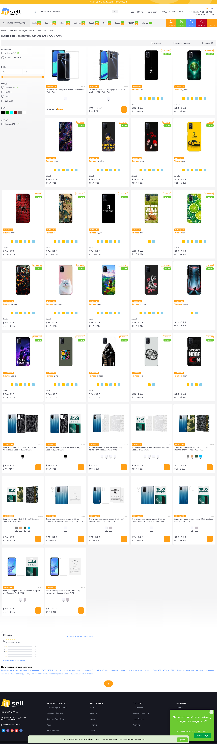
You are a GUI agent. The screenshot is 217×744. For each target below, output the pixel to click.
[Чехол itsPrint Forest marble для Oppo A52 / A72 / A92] (76, 170)
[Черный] (22, 456)
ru (207, 8)
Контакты (137, 725)
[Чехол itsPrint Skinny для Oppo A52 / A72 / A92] (106, 241)
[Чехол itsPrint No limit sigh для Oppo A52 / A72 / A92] (153, 313)
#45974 (126, 516)
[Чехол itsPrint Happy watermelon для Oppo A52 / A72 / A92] (196, 241)
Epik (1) (7, 96)
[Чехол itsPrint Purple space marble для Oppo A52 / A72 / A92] (55, 170)
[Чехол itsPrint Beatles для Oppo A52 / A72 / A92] (153, 170)
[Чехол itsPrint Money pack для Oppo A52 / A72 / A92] (200, 98)
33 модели (94, 373)
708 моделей (137, 516)
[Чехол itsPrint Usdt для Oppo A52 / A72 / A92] (183, 98)
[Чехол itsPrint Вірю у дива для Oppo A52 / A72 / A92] (119, 241)
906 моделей (8, 587)
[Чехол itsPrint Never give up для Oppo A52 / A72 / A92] (192, 384)
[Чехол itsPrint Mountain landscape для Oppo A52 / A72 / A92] (29, 384)
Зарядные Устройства (56, 719)
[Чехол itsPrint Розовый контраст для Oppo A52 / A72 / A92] (63, 384)
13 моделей (94, 230)
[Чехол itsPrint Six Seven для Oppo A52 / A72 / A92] (153, 241)
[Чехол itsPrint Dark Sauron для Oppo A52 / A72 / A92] (72, 241)
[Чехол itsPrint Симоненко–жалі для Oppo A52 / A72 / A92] (106, 170)
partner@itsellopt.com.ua (204, 14)
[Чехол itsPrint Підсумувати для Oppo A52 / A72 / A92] (102, 241)
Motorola (79, 23)
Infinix (119, 23)
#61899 (212, 444)
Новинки (181, 25)
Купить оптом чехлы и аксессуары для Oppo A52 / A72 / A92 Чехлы (29, 670)
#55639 (126, 86)
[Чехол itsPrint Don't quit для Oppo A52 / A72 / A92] (200, 384)
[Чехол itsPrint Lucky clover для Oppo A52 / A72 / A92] (67, 384)
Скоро (191, 25)
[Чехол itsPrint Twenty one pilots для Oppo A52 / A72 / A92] (141, 170)
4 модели (179, 373)
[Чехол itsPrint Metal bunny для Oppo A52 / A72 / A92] (141, 313)
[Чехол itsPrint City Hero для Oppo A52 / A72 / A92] (16, 241)
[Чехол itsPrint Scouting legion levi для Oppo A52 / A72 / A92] (25, 384)
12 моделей (179, 230)
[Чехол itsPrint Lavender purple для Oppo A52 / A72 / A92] (72, 384)
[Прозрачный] (65, 528)
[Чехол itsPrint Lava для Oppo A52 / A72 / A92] (12, 313)
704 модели (51, 516)
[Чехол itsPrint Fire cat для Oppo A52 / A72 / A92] (76, 313)
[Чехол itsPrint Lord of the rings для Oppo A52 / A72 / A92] (59, 241)
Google (93, 23)
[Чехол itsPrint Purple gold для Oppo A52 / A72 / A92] (59, 170)
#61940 (169, 444)
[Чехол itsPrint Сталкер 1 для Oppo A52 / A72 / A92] (110, 384)
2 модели (136, 230)
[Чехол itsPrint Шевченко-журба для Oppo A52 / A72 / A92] (98, 170)
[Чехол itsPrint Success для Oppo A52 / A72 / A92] (188, 98)
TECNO (132, 23)
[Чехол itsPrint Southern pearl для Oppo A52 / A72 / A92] (119, 170)
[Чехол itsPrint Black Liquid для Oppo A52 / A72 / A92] (20, 313)
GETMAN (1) (9, 101)
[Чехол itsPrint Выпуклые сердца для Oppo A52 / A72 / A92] (33, 313)
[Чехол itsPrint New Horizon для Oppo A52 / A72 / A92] (98, 313)
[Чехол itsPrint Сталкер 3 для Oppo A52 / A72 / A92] (102, 384)
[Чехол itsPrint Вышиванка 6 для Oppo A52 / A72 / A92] (115, 384)
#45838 (212, 516)
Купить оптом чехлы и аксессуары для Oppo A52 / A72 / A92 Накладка (89, 670)
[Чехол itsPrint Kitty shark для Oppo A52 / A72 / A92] (59, 313)
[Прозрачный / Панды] (106, 456)
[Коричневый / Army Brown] (192, 456)
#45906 (83, 516)
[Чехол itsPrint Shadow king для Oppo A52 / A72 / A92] (12, 384)
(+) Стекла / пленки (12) (13, 58)
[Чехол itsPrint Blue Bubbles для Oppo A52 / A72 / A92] (16, 313)
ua (212, 8)
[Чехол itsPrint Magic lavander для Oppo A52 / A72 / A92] (76, 384)
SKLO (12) (8, 92)
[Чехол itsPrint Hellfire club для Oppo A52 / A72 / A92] (196, 313)
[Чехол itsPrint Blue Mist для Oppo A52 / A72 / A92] (29, 313)
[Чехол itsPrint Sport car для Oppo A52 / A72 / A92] (196, 170)
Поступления (171, 25)
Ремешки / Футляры (55, 713)
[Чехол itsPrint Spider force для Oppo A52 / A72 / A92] (12, 241)
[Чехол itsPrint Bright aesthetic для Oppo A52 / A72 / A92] (106, 313)
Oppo (106, 23)
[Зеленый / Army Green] (196, 456)
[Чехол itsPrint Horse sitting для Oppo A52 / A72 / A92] (149, 241)
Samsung (50, 23)
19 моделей (136, 301)
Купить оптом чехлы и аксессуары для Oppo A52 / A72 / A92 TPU (147, 670)
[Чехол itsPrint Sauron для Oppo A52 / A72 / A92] (67, 241)
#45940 (83, 587)
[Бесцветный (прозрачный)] (65, 98)
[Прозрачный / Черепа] (115, 456)
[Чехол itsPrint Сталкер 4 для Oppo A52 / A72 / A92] (98, 384)
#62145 (40, 444)
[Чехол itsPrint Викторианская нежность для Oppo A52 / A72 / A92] (25, 313)
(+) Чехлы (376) (12, 53)
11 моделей (51, 373)
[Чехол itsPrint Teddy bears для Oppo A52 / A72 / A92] (29, 241)
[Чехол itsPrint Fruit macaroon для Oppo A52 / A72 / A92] (205, 241)
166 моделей (51, 86)
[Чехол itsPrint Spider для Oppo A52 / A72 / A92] (141, 98)
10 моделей (8, 373)
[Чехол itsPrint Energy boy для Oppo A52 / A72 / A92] (115, 313)
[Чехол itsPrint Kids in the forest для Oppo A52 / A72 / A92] (192, 313)
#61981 (126, 444)
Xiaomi (64, 23)
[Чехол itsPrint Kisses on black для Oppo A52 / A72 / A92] (162, 313)
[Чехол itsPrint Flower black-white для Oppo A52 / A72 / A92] (59, 384)
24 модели (51, 158)
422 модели (8, 444)
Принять (182, 740)
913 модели (51, 587)
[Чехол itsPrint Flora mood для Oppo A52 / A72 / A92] (55, 384)
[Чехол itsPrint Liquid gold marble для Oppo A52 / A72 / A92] (67, 170)
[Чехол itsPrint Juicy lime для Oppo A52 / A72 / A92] (183, 241)
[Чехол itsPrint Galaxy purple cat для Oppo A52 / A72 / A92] (72, 313)
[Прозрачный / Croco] (102, 456)
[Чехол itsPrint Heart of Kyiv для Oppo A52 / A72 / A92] (115, 170)
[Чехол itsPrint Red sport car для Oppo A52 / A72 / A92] (200, 170)
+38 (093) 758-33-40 (199, 12)
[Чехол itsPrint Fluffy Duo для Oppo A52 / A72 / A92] (67, 313)
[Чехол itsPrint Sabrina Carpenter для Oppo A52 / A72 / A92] (162, 170)
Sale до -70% (201, 25)
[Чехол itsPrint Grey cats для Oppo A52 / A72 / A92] (63, 313)
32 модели (136, 158)
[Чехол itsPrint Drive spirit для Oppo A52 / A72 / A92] (192, 170)
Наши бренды (138, 719)
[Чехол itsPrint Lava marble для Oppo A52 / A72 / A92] (72, 170)
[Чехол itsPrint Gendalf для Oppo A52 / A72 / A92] (63, 241)
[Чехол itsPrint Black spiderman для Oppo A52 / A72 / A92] (25, 241)
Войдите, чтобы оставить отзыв (14, 660)
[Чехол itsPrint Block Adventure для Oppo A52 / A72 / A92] (119, 313)
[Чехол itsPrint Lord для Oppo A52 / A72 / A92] (55, 241)
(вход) (60, 108)
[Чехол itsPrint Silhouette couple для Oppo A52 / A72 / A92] (149, 313)
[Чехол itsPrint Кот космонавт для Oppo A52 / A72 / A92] (149, 384)
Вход (164, 11)
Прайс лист (152, 12)
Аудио (49, 725)
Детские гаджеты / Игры (57, 707)
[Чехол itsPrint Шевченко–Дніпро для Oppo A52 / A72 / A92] (102, 170)
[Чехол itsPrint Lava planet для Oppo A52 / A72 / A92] (153, 384)
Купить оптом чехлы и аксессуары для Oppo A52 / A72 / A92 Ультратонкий (62, 674)
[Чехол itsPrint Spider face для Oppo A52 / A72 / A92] (20, 241)
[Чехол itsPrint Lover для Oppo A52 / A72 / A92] (158, 170)
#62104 (83, 444)
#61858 (40, 516)
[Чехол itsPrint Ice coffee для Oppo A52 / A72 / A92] (192, 241)
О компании (138, 707)
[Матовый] (110, 528)
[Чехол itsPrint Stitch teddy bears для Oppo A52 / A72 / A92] (33, 241)
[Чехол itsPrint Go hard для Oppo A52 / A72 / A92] (196, 384)
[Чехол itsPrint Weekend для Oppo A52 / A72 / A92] (149, 170)
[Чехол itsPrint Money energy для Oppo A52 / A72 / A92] (205, 98)
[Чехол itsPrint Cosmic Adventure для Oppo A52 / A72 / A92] (102, 313)
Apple (36, 23)
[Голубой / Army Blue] (200, 456)
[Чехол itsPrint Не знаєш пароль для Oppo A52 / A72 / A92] (115, 241)
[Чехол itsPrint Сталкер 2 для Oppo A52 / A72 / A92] (106, 384)
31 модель (179, 158)
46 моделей (94, 158)
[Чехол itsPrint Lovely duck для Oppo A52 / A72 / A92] (158, 313)
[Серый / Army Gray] (188, 456)
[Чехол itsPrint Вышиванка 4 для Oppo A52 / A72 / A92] (119, 384)
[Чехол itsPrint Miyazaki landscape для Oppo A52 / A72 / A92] (33, 384)
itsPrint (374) (11, 87)
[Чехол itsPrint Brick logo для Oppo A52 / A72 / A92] (110, 313)
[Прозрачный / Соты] (110, 456)
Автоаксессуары (53, 731)
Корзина (212, 25)
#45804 (40, 587)
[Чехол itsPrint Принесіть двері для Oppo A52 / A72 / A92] (98, 241)
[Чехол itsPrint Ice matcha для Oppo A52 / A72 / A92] (188, 241)
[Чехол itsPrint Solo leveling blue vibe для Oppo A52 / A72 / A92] (16, 384)
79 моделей (94, 86)
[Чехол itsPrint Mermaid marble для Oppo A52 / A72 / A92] (63, 170)
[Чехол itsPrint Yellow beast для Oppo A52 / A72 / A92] (183, 170)
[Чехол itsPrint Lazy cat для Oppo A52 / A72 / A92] (153, 98)
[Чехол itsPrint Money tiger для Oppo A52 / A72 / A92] (196, 98)
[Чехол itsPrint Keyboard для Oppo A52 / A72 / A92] (158, 98)
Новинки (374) (12, 124)
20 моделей (179, 86)
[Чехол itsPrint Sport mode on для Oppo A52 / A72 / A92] (188, 384)
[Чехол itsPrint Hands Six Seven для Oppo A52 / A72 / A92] (110, 241)
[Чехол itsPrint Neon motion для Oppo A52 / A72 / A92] (188, 170)
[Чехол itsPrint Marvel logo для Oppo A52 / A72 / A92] (76, 241)
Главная (17, 31)
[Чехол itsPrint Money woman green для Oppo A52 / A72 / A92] (192, 98)
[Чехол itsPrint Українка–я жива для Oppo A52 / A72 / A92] (110, 170)
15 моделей (136, 86)
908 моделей (94, 516)
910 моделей (180, 516)
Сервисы (179, 707)
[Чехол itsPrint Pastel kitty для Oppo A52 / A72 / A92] (55, 313)
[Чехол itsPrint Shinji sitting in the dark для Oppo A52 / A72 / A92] (20, 384)
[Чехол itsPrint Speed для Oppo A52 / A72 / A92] (145, 98)
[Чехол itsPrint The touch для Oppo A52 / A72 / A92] (162, 98)
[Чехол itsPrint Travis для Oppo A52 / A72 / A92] (145, 170)
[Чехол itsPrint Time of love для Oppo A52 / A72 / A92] (145, 313)
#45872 (169, 516)
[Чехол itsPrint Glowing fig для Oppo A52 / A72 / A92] (200, 241)
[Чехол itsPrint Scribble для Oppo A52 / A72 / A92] (149, 98)
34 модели (8, 230)
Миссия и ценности (141, 713)
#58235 (83, 86)
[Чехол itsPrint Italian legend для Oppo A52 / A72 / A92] (205, 170)
